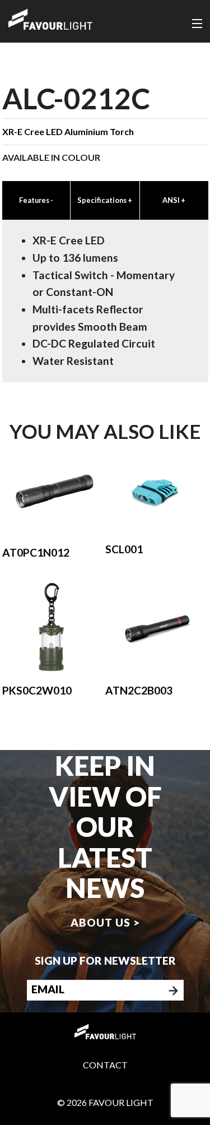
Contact (105, 1064)
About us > (105, 922)
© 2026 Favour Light (105, 1102)
